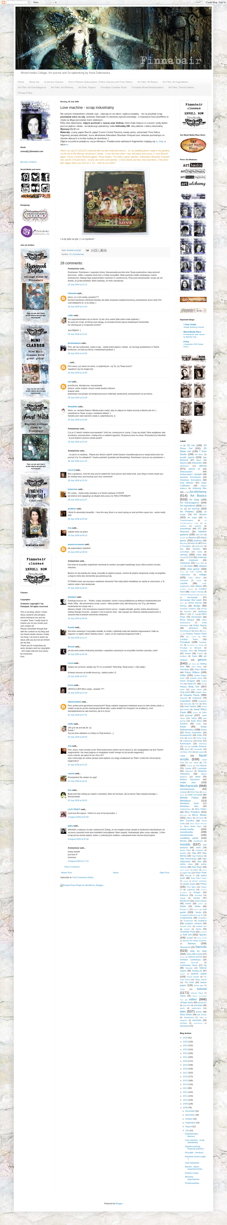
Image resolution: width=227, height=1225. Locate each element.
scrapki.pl (202, 920)
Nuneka (183, 853)
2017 (185, 1073)
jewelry (195, 712)
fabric (197, 631)
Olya (199, 861)
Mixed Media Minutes (198, 824)
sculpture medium (193, 923)
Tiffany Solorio (201, 980)
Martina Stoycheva (190, 779)
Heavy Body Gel (189, 686)
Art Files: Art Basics (147, 82)
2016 (185, 1076)
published (191, 890)
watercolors (196, 1008)
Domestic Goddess (188, 609)
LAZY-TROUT (74, 809)
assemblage (185, 528)
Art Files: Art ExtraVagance (32, 87)
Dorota (204, 609)
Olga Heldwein (198, 856)
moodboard (198, 841)
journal (188, 715)
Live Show (193, 763)
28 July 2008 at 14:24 (77, 307)
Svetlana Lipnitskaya (190, 960)
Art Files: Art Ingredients (175, 82)
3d (181, 445)
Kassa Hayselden (193, 732)
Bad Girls (200, 535)
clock (182, 572)
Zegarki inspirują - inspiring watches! (194, 1147)
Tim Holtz (189, 982)
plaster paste (189, 884)
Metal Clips (194, 792)
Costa (70, 663)
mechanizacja (78, 254)
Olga (194, 853)
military (189, 818)
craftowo (198, 586)
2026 (185, 1038)
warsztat (186, 1005)
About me (34, 82)
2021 (185, 1057)
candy (199, 552)
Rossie (71, 647)
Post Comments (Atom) (83, 877)
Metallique (185, 800)
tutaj (161, 141)
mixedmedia (186, 832)
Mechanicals (189, 786)
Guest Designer (187, 681)
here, (139, 160)
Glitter (183, 675)
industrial (183, 698)
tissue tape (198, 985)
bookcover (199, 546)
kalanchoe (73, 489)
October (189, 1119)
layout (187, 749)
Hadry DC (191, 684)
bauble (182, 538)
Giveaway (184, 669)
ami (69, 382)
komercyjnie (185, 744)
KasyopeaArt (186, 735)
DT (185, 614)
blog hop (183, 543)
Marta (197, 777)
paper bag (187, 873)
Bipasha (192, 537)
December (190, 1111)
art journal (193, 508)
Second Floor (185, 926)
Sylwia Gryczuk (189, 962)
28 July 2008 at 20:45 (77, 442)
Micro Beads (199, 815)
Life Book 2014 (186, 752)
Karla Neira (196, 721)
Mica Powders (192, 812)
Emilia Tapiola (200, 625)
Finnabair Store (186, 651)
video (193, 999)
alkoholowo (184, 466)
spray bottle (202, 938)
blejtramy (198, 540)
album (198, 460)
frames (188, 653)
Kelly (182, 738)
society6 (203, 932)
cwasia (71, 773)
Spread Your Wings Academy (195, 941)
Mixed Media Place (192, 332)
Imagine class (201, 692)
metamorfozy (185, 809)
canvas (183, 554)
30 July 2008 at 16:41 (77, 781)
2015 (185, 1080)
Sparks (203, 934)
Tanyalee (189, 968)
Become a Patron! (28, 162)
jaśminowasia (74, 343)
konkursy (203, 744)
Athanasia (184, 531)
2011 (185, 1096)
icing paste (185, 692)
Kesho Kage (201, 738)
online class (186, 864)
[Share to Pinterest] (105, 250)
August (188, 1126)
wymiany (183, 1023)
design (196, 605)
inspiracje (197, 698)
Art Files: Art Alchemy (62, 87)
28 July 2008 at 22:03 (77, 480)
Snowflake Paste (187, 932)
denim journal (195, 603)
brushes (196, 549)
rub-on (196, 909)
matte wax (188, 782)
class (190, 566)
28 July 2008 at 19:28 (77, 397)
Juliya (194, 718)
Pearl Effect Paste (199, 878)
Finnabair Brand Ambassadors (148, 87)
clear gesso (193, 569)
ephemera (193, 628)
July (187, 1130)
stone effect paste (194, 954)
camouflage (184, 552)
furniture (183, 656)
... (68, 362)
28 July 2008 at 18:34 (77, 373)
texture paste (199, 973)
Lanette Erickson (199, 746)
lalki (185, 746)
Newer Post (66, 873)
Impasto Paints (191, 695)
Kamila (71, 627)
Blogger (118, 1203)
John (204, 712)
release (196, 898)
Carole (182, 557)
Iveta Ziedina (190, 706)
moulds (185, 844)
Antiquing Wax (199, 488)
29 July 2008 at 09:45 (77, 618)
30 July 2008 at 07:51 (77, 715)
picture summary (199, 881)
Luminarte (202, 768)
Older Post (164, 873)
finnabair (72, 597)
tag (205, 965)
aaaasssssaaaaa (76, 544)
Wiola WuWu (186, 1014)
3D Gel (191, 445)
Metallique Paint (189, 803)
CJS (181, 566)
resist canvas (201, 901)
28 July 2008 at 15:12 (77, 334)
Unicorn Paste (197, 993)
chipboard (193, 560)
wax (183, 1011)
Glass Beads (201, 669)
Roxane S (184, 909)
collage (203, 574)
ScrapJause (188, 921)
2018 (185, 1069)
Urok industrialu (192, 1163)
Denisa (183, 606)
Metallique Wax (189, 806)
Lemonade (198, 749)
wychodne (197, 1020)
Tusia (182, 989)
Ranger (197, 892)
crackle (183, 583)
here (144, 160)
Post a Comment (71, 867)
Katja (199, 735)
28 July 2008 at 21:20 (77, 461)
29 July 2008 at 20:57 (77, 676)
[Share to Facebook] (102, 250)
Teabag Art (197, 971)
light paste (199, 752)
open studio (184, 870)
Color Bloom (194, 578)
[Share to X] (99, 250)
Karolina (184, 724)
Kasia (183, 726)
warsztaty (198, 1005)
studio (182, 957)
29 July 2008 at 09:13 (77, 535)
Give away (197, 667)
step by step (198, 951)
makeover (189, 771)
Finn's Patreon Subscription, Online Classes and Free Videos (100, 82)
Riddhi (183, 906)
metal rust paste (195, 795)
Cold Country (196, 572)
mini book (200, 818)
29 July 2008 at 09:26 (77, 552)
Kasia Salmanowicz (193, 728)
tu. (67, 144)
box (181, 549)
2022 (185, 1053)
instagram (203, 701)
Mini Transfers (187, 821)
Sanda (198, 912)
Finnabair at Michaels (191, 648)
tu (156, 141)
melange (183, 792)
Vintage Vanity (186, 1002)
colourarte (184, 580)
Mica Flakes (201, 809)
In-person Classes (53, 82)
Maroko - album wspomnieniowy (193, 1168)
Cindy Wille (199, 563)
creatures (203, 595)
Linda (182, 756)
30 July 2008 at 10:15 (77, 765)
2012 (185, 1092)
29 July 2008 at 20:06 (77, 654)
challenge (202, 557)
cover (199, 580)
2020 (185, 1061)
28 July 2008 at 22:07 (77, 500)
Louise (188, 768)
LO (70, 254)
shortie (187, 929)
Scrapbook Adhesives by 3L (191, 915)
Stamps (192, 943)
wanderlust (202, 1003)
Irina (205, 704)
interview (187, 704)
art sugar (192, 517)
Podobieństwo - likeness (192, 1135)
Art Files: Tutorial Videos (181, 87)
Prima (186, 342)
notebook (199, 850)
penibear (72, 509)
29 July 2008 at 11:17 (77, 638)
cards (198, 555)
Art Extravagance (189, 502)
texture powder (193, 977)
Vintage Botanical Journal (193, 327)
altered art (194, 469)
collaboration (185, 575)
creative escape (186, 589)
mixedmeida (186, 835)
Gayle (194, 656)
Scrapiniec (202, 918)
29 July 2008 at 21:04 (77, 693)
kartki (198, 724)
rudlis (70, 315)
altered (203, 465)
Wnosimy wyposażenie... (193, 1178)
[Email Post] (87, 250)
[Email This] (92, 250)
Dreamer (187, 611)
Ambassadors (186, 472)
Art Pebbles (187, 511)
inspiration (185, 701)
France (200, 654)
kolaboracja (187, 741)
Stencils (201, 947)
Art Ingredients (187, 505)
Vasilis (183, 996)
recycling (198, 895)
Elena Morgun (187, 620)
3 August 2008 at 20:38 (78, 839)
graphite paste (196, 678)
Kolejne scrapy (191, 1173)
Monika (183, 841)
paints (195, 870)
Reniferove (185, 901)
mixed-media (187, 829)
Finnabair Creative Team (114, 87)
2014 (185, 1084)
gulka (70, 826)
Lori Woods (201, 765)
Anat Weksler (186, 483)
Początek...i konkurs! (194, 1152)
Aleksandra (197, 463)
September (190, 1123)
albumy (183, 463)
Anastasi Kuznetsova (190, 477)
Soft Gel (187, 934)
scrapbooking (186, 918)
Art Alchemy (198, 491)
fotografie (202, 651)
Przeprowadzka (192, 1183)
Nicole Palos (185, 850)
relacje (182, 898)
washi (182, 1008)
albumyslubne (74, 702)
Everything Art (185, 631)
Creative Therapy (197, 592)
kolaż (199, 741)
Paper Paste (201, 873)
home (182, 690)
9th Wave (199, 454)
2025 (185, 1042)
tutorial (202, 989)
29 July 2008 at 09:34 (77, 588)
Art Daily (194, 499)
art (185, 492)
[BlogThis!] (95, 250)
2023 (185, 1049)
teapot (182, 974)
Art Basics (198, 495)
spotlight (190, 938)
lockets (189, 766)
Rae (70, 790)
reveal (188, 903)
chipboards (185, 563)
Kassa (204, 730)
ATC (199, 528)
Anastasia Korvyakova (190, 480)
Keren (190, 738)
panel (204, 870)
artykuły (198, 526)
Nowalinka (73, 406)
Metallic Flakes (189, 797)
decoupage (192, 597)
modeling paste (189, 838)
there (153, 160)
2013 (185, 1088)
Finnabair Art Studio (195, 645)
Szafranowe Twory (188, 965)
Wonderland (189, 1017)
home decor (196, 690)
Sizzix (198, 929)
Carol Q (71, 470)
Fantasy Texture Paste (196, 634)
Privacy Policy (25, 92)
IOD (197, 704)
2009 (185, 1104)
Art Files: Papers (87, 87)
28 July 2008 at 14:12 (77, 284)
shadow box (201, 926)
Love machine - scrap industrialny (194, 1141)
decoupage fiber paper (191, 600)
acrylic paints (187, 457)
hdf (202, 684)
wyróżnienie (198, 1023)
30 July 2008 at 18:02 (77, 800)
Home (21, 82)
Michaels (183, 815)
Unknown (72, 293)
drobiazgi (202, 611)
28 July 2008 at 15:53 (77, 353)
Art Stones (200, 514)
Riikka (197, 906)
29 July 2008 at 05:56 (77, 519)
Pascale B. (190, 875)
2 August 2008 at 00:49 (78, 817)
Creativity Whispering (188, 595)
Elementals (196, 617)
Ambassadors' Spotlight (191, 474)
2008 (185, 1107)
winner (199, 1012)
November (190, 1115)
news (198, 847)
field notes (191, 637)
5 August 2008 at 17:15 (78, 861)
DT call (195, 614)
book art (194, 543)
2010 (185, 1100)
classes (203, 566)
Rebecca (184, 895)
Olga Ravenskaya (188, 859)
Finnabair (185, 642)
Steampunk (185, 947)
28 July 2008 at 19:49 (77, 420)
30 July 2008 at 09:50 (77, 737)
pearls (185, 881)
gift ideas (192, 664)
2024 (185, 1045)
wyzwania (184, 1026)
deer (181, 603)
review (200, 904)
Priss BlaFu (191, 887)
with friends (202, 1015)
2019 (185, 1065)
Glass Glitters (192, 672)
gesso (202, 659)
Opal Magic (197, 867)
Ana (70, 528)
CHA (191, 557)
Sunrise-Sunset (195, 957)
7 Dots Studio (189, 324)
